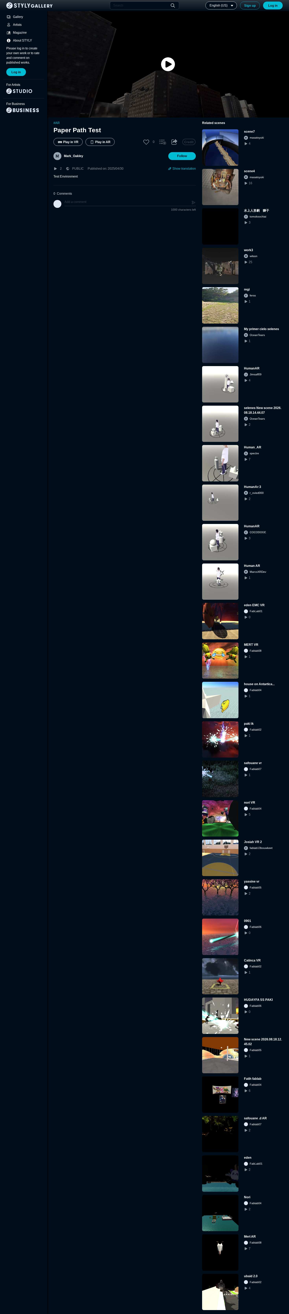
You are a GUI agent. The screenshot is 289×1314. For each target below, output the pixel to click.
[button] (146, 142)
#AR (56, 123)
